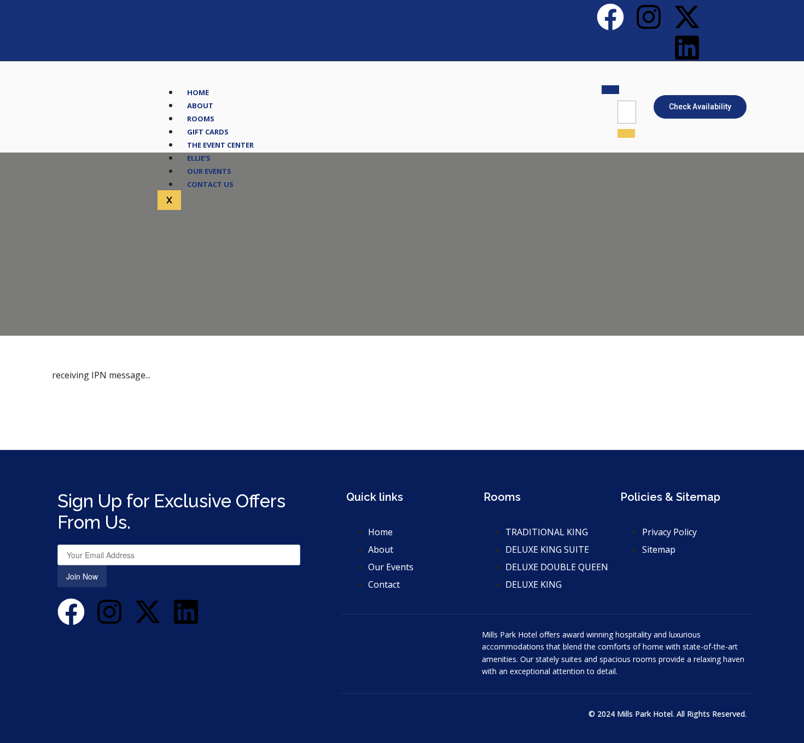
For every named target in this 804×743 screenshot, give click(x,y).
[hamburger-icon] (610, 89)
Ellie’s (199, 158)
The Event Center (220, 145)
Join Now (82, 576)
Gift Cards (208, 132)
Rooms (200, 119)
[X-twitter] (687, 17)
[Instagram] (648, 17)
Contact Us (210, 184)
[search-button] (626, 133)
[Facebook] (610, 17)
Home (198, 92)
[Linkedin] (687, 47)
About (200, 105)
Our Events (209, 171)
